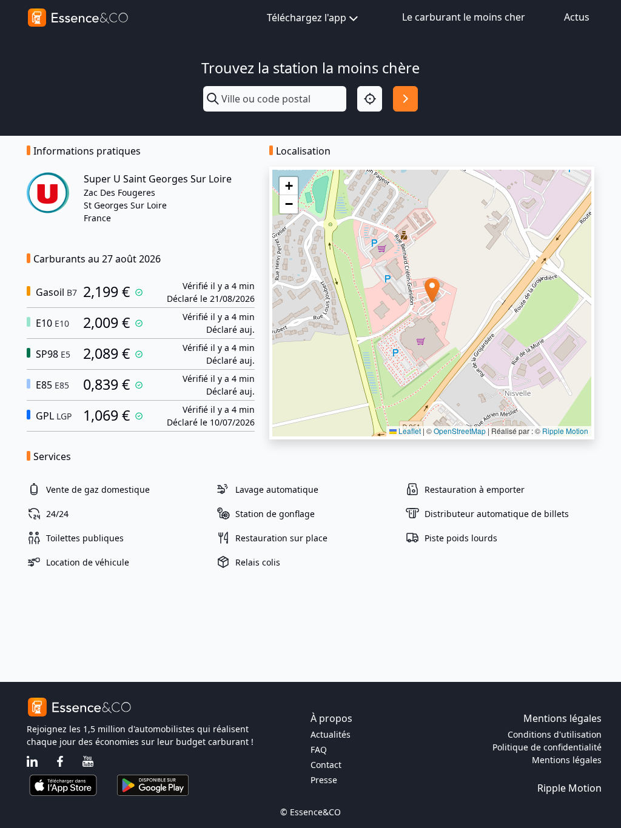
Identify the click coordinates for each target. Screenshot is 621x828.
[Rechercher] (405, 98)
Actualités (330, 734)
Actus (576, 17)
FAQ (318, 749)
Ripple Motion (565, 431)
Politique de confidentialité (547, 747)
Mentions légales (567, 760)
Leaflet (409, 431)
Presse (323, 780)
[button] (432, 290)
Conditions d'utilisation (555, 734)
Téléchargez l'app (306, 17)
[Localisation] (369, 98)
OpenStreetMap (460, 431)
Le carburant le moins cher (463, 17)
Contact (325, 764)
